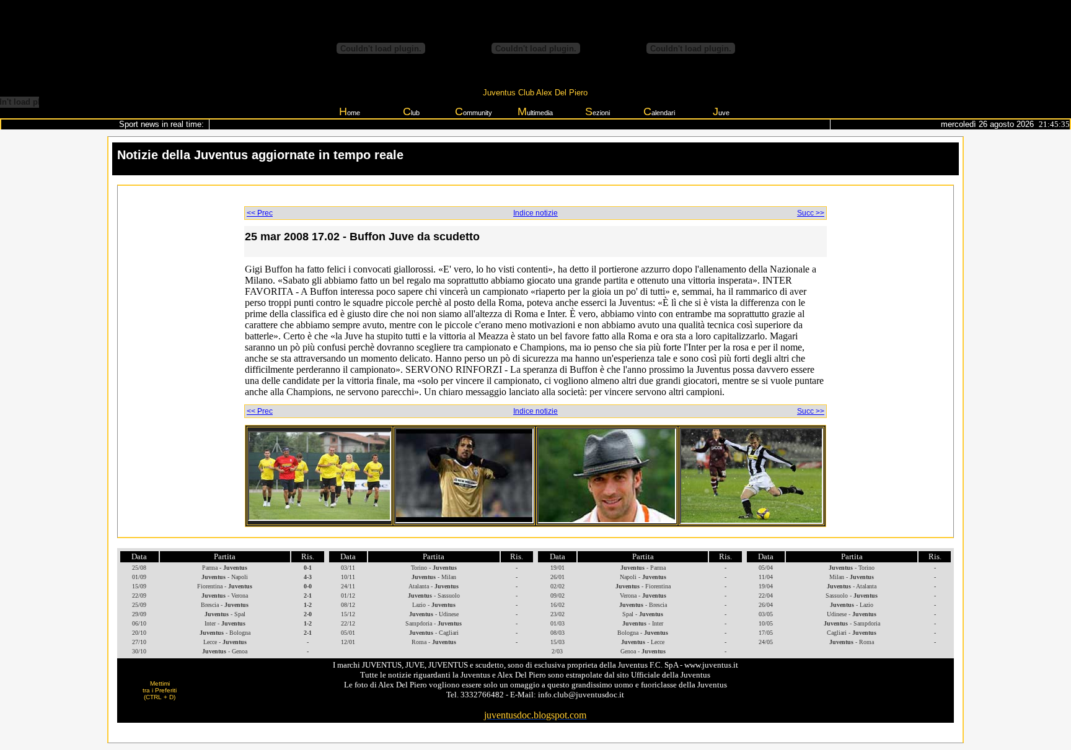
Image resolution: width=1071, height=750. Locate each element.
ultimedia (535, 111)
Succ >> (810, 213)
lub (411, 111)
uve (721, 111)
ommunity (473, 111)
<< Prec (260, 213)
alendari (659, 111)
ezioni (597, 111)
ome (349, 111)
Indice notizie (535, 213)
